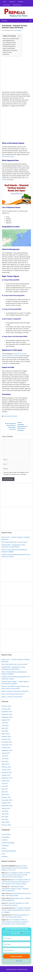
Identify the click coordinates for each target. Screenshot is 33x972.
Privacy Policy (6, 5)
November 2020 (7, 800)
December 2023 (7, 711)
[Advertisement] (16, 74)
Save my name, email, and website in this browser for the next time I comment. (16, 473)
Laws (3, 854)
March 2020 (5, 822)
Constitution (5, 837)
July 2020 (5, 811)
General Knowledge (8, 842)
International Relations (11, 416)
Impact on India (7, 52)
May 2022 (5, 761)
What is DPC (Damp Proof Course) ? (13, 694)
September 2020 (7, 805)
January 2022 (6, 769)
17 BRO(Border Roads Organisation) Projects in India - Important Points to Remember (15, 889)
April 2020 (5, 819)
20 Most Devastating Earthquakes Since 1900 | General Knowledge (22, 426)
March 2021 (5, 794)
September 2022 (7, 750)
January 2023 (6, 739)
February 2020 (6, 825)
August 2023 (6, 720)
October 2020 (6, 803)
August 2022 (6, 753)
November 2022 (7, 745)
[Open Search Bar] (30, 21)
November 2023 (7, 714)
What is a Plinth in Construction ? (12, 697)
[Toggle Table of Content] (18, 36)
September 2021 (7, 778)
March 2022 (5, 764)
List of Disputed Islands (9, 42)
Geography (5, 845)
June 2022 (5, 758)
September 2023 (7, 717)
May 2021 (5, 789)
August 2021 (6, 781)
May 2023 (5, 728)
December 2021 (7, 772)
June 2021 (5, 786)
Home (4, 1)
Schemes (5, 856)
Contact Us (12, 1)
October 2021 (6, 775)
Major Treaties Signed (9, 48)
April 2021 (5, 792)
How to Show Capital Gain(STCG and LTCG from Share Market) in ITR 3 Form (15, 868)
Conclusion (6, 54)
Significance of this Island (10, 50)
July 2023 (5, 723)
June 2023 (5, 725)
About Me (20, 1)
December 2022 (7, 742)
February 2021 (6, 797)
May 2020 (5, 816)
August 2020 (6, 808)
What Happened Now (9, 40)
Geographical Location (9, 44)
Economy (4, 840)
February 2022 (6, 767)
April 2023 (5, 731)
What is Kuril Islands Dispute (11, 38)
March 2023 (5, 734)
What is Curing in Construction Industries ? (15, 691)
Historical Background (9, 46)
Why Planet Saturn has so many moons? (15, 542)
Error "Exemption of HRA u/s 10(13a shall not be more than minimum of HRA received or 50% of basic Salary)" (16, 875)
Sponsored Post (17, 5)
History (4, 848)
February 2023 (6, 736)
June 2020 (5, 814)
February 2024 (6, 706)
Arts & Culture (6, 834)
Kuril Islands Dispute (8, 156)
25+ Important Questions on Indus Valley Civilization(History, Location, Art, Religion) (16, 910)
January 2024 (6, 709)
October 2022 (6, 747)
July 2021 (5, 783)
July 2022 (5, 756)
